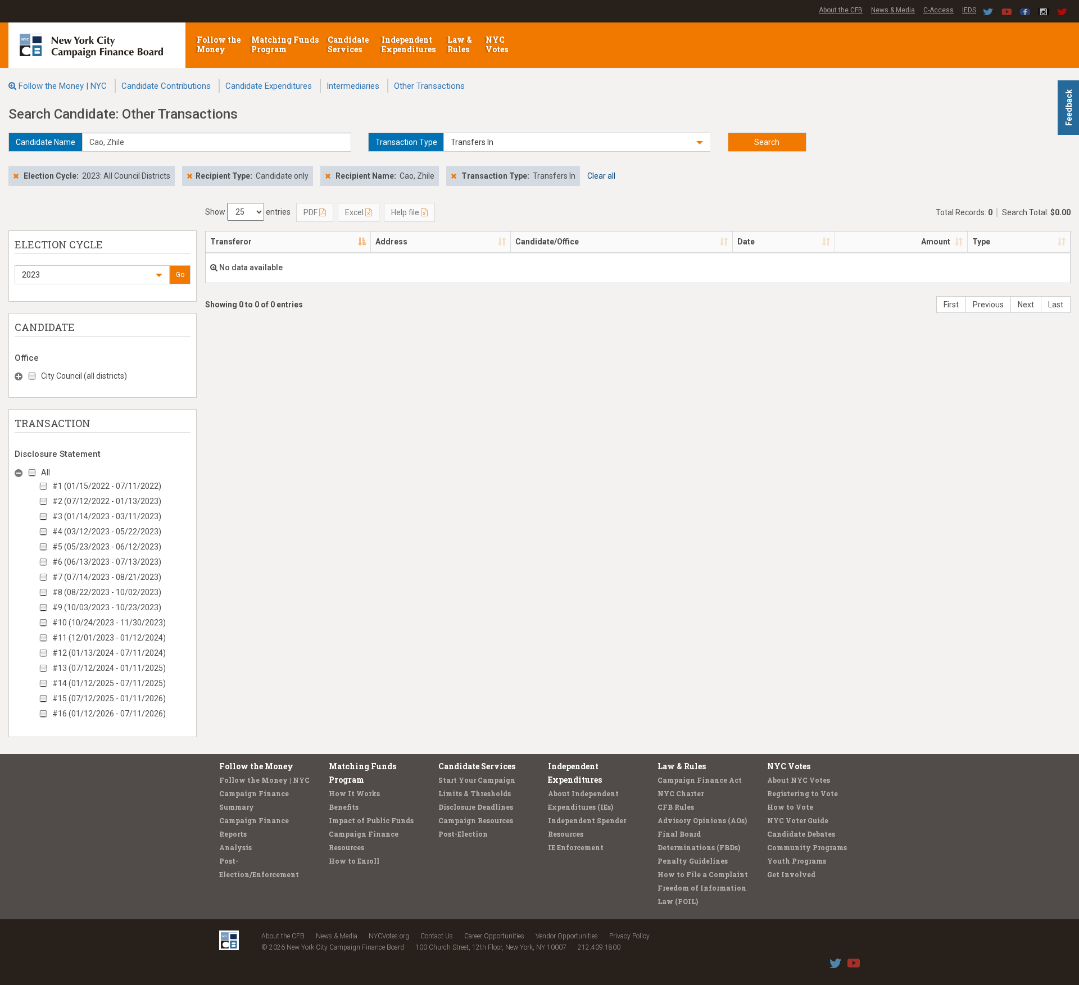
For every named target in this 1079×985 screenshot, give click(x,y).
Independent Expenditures (409, 44)
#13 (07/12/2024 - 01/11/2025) (109, 668)
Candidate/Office (547, 241)
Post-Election (463, 833)
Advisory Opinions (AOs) (702, 820)
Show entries (248, 211)
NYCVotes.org (389, 936)
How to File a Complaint (703, 874)
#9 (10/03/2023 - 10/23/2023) (106, 607)
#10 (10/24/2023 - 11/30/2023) (109, 622)
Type (981, 241)
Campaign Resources (475, 820)
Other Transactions (429, 86)
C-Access (938, 10)
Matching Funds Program (285, 44)
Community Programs (807, 847)
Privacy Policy (629, 936)
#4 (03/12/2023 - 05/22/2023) (106, 531)
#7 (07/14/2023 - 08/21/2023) (106, 577)
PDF (311, 212)
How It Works (354, 793)
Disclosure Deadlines (475, 806)
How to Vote (790, 806)
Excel (355, 212)
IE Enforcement (576, 847)
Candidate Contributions (166, 86)
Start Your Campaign (476, 779)
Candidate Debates (801, 833)
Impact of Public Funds (371, 820)
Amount (935, 241)
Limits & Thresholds (474, 793)
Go (180, 275)
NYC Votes (498, 44)
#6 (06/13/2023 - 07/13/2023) (106, 561)
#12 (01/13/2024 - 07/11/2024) (109, 652)
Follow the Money (219, 44)
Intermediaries (353, 86)
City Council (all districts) (84, 375)
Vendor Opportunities (567, 936)
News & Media (893, 10)
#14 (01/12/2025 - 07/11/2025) (109, 683)
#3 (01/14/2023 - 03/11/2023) (106, 516)
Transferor (231, 241)
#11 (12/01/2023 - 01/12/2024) (109, 637)
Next (1026, 304)
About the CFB (841, 10)
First (951, 304)
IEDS (969, 10)
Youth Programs (796, 860)
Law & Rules (459, 44)
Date (746, 241)
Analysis (235, 847)
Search (766, 142)
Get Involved (791, 874)
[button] (576, 142)
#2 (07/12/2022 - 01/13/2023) (106, 501)
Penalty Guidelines (693, 860)
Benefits (344, 806)
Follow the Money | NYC (63, 86)
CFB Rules (676, 806)
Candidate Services (348, 44)
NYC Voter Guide (797, 820)
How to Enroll (354, 860)
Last (1055, 304)
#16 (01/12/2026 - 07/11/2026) (109, 713)
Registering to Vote (802, 793)
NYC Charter (681, 793)
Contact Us (436, 936)
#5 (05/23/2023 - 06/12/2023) (106, 546)
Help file (406, 212)
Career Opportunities (494, 936)
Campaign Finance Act (700, 779)
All (45, 472)
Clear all (601, 175)
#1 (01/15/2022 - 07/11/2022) (106, 486)
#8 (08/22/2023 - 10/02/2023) (106, 592)
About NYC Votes (798, 779)
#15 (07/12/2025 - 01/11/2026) (109, 698)
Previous (988, 304)
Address (391, 241)
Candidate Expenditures (268, 86)
